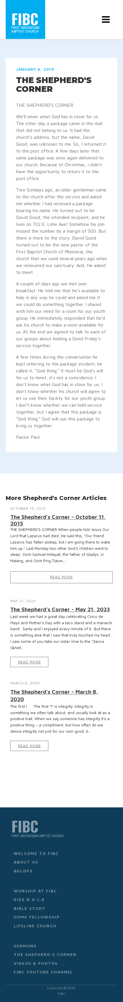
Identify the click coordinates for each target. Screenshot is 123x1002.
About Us (26, 861)
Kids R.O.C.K (29, 899)
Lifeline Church (35, 925)
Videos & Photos (36, 963)
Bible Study (29, 908)
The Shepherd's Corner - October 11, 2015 (58, 520)
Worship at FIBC (35, 890)
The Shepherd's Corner (45, 954)
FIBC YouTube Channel (43, 971)
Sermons (25, 945)
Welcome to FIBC (36, 853)
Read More (61, 577)
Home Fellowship (37, 916)
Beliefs (23, 870)
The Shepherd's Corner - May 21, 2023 (60, 609)
